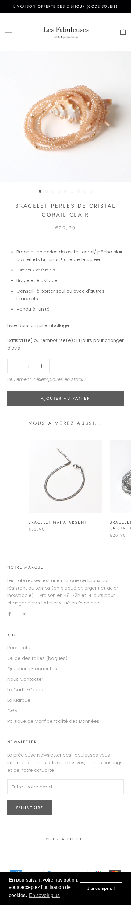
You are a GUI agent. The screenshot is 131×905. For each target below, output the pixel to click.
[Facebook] (9, 614)
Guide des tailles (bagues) (37, 658)
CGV (12, 710)
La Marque (18, 700)
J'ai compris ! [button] (101, 888)
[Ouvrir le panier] (123, 32)
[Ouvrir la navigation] (8, 32)
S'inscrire (30, 808)
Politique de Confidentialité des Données (53, 721)
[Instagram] (24, 614)
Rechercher (20, 647)
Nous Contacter (25, 679)
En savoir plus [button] (44, 895)
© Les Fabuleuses (65, 839)
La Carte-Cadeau (27, 689)
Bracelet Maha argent (58, 522)
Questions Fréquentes (32, 668)
